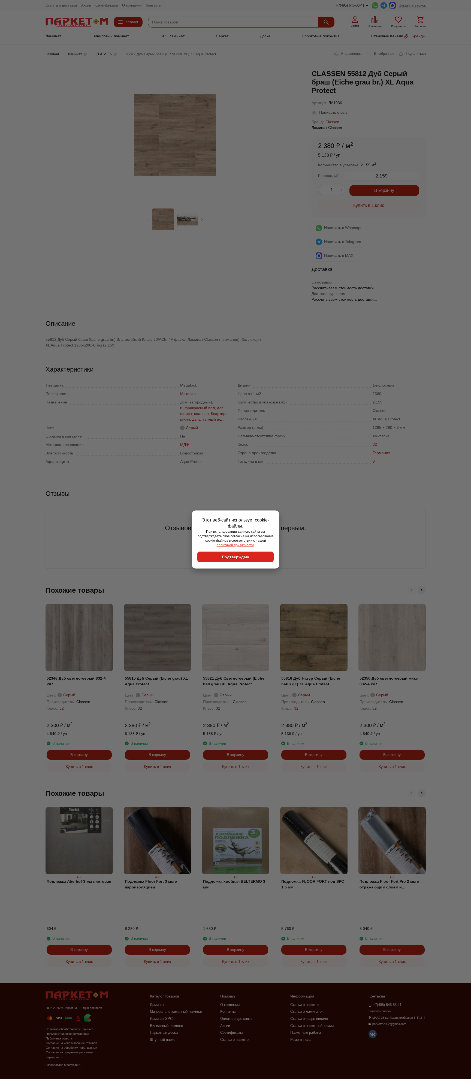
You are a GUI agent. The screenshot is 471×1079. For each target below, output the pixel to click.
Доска (265, 36)
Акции (86, 5)
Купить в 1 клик (368, 205)
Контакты (153, 5)
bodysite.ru (74, 1064)
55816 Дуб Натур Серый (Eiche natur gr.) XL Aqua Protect (310, 681)
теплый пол (213, 419)
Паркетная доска (164, 1032)
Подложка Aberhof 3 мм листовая (79, 881)
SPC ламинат (173, 36)
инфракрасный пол (197, 408)
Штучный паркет (163, 1040)
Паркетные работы (305, 1032)
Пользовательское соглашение (67, 1033)
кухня (185, 419)
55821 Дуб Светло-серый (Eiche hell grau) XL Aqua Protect (233, 681)
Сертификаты (106, 5)
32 (375, 444)
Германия (381, 453)
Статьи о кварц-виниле (309, 1019)
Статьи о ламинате (306, 1011)
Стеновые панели (387, 36)
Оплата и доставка (61, 5)
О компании (131, 5)
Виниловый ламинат (110, 36)
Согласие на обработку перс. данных (71, 1047)
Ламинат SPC (161, 1019)
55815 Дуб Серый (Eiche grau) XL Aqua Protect (156, 681)
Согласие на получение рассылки (69, 1052)
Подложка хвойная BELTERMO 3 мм (234, 884)
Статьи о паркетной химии (312, 1026)
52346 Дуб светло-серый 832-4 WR (76, 681)
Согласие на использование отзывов (71, 1043)
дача (196, 419)
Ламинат (53, 36)
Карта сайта (54, 1057)
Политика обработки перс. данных (69, 1029)
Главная (52, 54)
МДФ (184, 444)
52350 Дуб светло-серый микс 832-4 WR (389, 681)
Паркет (222, 36)
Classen (332, 122)
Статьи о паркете (234, 1040)
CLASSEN (104, 54)
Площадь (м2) (329, 176)
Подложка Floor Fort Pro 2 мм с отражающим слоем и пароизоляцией (389, 884)
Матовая (188, 393)
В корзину (384, 190)
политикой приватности (235, 545)
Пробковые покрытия (321, 36)
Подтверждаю (235, 556)
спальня (201, 413)
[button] (202, 219)
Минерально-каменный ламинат (176, 1011)
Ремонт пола (300, 1040)
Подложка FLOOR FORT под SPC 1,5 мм (312, 884)
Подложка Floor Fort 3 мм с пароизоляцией (151, 884)
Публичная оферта (59, 1038)
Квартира (219, 413)
